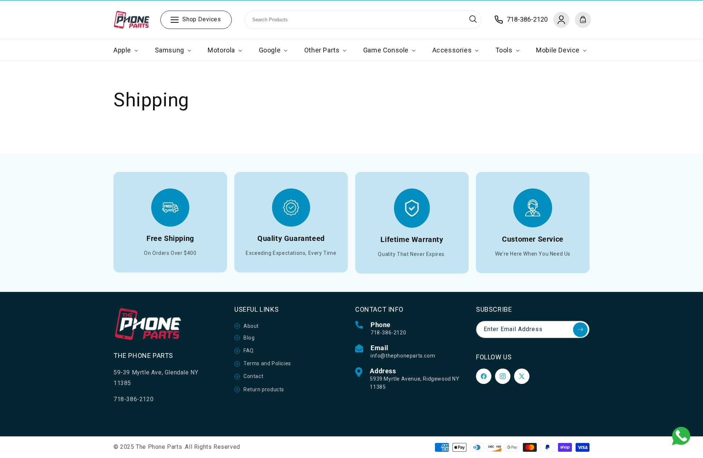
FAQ (248, 350)
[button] (125, 50)
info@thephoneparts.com (403, 356)
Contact (253, 376)
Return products (263, 389)
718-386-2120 (388, 333)
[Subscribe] (580, 329)
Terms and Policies (267, 363)
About (251, 326)
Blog (248, 338)
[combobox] (363, 20)
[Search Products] (473, 19)
